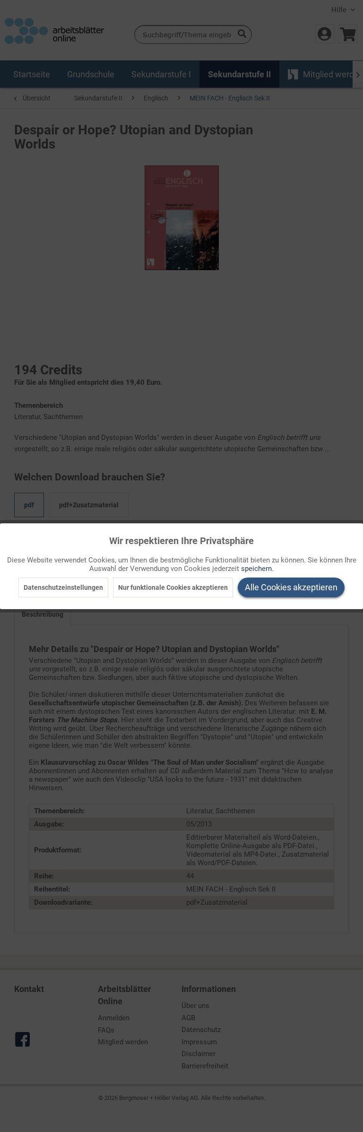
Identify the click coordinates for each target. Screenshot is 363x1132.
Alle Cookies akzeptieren (291, 587)
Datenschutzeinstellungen (63, 587)
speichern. (257, 568)
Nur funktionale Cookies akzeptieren (173, 587)
